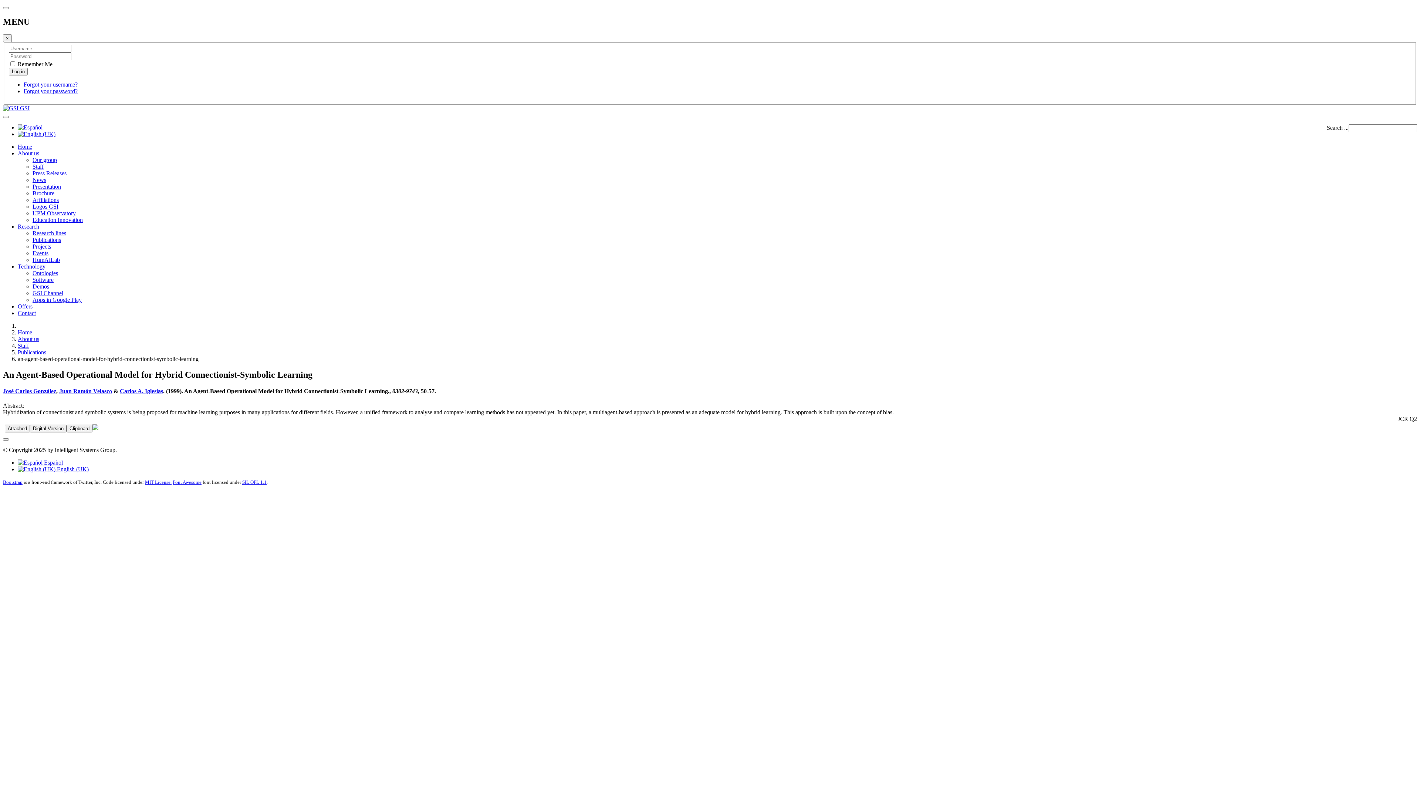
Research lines (49, 233)
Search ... (1338, 128)
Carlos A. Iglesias (141, 391)
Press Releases (50, 173)
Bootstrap (13, 482)
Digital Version (48, 428)
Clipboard (79, 428)
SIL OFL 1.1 (254, 482)
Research (28, 226)
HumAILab (46, 260)
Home (25, 147)
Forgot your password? (51, 91)
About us (28, 153)
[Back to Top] (6, 439)
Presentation (47, 186)
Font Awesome (187, 482)
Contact (27, 313)
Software (43, 280)
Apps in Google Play (57, 300)
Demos (41, 286)
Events (40, 253)
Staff (38, 166)
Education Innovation (58, 220)
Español (53, 462)
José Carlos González (29, 391)
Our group (45, 160)
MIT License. (158, 482)
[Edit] (95, 428)
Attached (17, 428)
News (39, 180)
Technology (31, 266)
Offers (25, 306)
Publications (47, 240)
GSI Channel (48, 293)
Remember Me (34, 64)
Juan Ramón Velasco (85, 391)
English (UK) (72, 469)
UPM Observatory (54, 213)
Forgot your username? (51, 84)
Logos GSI (45, 206)
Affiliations (46, 200)
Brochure (43, 193)
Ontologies (45, 273)
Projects (42, 246)
